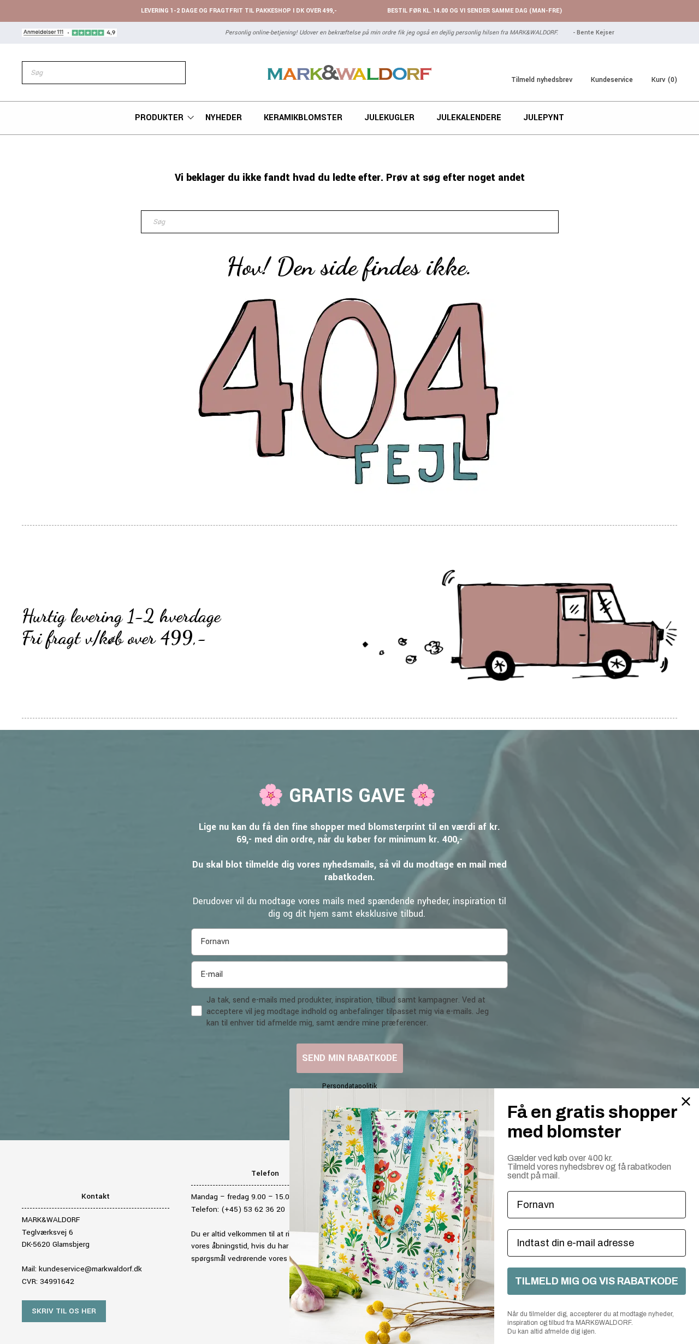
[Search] (171, 73)
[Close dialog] (686, 1101)
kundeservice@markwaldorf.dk (90, 1269)
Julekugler (389, 117)
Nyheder (223, 117)
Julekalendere (468, 117)
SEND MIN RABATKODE (350, 1058)
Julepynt (543, 117)
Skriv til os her (64, 1311)
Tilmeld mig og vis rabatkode (596, 1281)
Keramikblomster (303, 117)
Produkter (159, 117)
